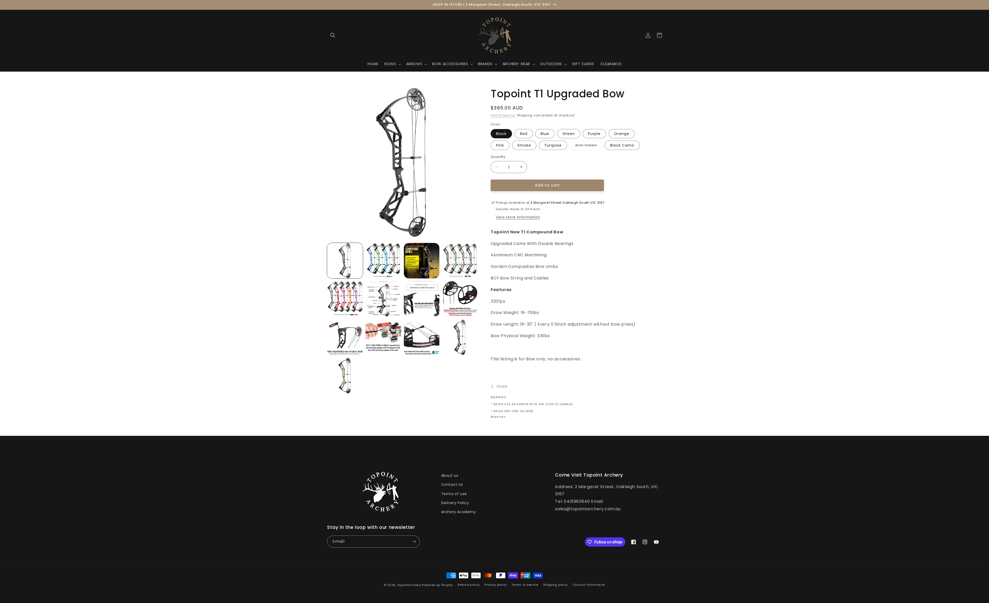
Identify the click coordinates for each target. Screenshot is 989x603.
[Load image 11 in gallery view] (383, 337)
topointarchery (409, 585)
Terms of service (524, 585)
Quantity (498, 156)
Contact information (589, 585)
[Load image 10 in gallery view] (345, 337)
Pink (500, 145)
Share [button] (502, 386)
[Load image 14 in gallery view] (460, 337)
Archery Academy (458, 511)
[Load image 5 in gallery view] (345, 299)
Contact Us (452, 484)
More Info (498, 417)
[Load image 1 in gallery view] (345, 261)
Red (523, 133)
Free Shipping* (503, 115)
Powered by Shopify (437, 585)
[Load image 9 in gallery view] (460, 299)
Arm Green (588, 146)
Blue (545, 133)
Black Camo (622, 145)
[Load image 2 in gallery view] (383, 261)
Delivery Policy (455, 502)
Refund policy (469, 585)
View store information (518, 217)
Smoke (524, 145)
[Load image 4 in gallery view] (460, 261)
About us (449, 475)
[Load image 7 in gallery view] (383, 299)
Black (501, 133)
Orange (621, 133)
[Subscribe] (414, 542)
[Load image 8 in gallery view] (422, 299)
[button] (332, 35)
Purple (594, 133)
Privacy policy (495, 585)
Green (568, 133)
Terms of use (454, 493)
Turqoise (553, 145)
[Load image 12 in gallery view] (422, 337)
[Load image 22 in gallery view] (345, 376)
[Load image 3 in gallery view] (422, 261)
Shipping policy (555, 585)
